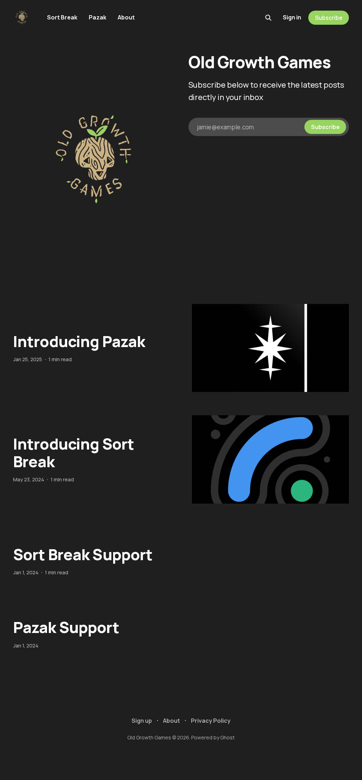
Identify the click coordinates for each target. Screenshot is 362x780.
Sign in (292, 17)
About (126, 17)
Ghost (227, 737)
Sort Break (62, 17)
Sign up (142, 721)
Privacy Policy (210, 721)
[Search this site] (268, 17)
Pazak (97, 17)
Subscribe (329, 18)
